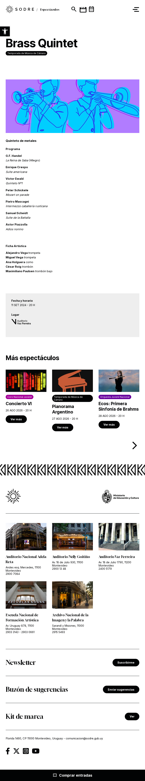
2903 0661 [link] (28, 632)
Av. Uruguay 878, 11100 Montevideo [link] (20, 627)
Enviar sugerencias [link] (121, 689)
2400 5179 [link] (105, 568)
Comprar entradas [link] (72, 775)
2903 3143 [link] (12, 632)
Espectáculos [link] (49, 9)
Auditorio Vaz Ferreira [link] (117, 557)
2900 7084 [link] (13, 573)
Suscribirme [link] (125, 662)
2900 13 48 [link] (59, 568)
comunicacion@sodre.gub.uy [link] (84, 738)
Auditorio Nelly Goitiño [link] (71, 557)
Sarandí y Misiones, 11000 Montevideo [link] (68, 627)
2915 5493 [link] (58, 632)
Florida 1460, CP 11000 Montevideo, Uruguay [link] (34, 738)
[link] (20, 9)
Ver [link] (132, 716)
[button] (5, 31)
